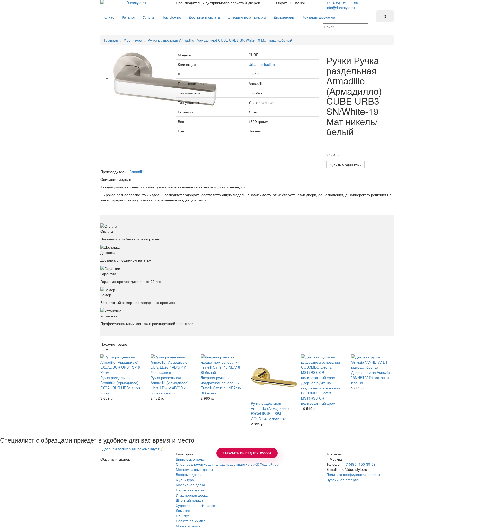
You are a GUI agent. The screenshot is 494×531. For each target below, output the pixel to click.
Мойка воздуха (188, 525)
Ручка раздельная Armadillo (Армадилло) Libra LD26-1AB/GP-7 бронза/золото (170, 385)
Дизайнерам (284, 17)
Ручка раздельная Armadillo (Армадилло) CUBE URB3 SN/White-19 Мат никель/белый (220, 40)
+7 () (342, 2)
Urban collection (262, 64)
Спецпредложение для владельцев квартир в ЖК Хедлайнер (227, 464)
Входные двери (189, 474)
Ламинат (183, 510)
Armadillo (137, 171)
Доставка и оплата (204, 17)
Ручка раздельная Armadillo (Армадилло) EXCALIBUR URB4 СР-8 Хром (120, 385)
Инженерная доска (192, 495)
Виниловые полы (190, 459)
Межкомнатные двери (194, 469)
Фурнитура (133, 40)
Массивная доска (190, 484)
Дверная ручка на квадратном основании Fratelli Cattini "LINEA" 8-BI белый (221, 385)
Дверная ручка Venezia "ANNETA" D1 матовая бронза (370, 377)
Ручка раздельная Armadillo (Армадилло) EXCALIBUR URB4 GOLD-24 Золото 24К (270, 411)
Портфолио (171, 17)
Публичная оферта (342, 479)
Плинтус (183, 515)
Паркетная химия (190, 520)
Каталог (128, 17)
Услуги (148, 17)
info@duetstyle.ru (340, 7)
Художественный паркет (196, 505)
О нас (109, 17)
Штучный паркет (189, 500)
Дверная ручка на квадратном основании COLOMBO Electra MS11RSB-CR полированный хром (320, 393)
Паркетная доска (190, 489)
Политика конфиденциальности (353, 474)
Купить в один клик (345, 164)
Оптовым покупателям (247, 17)
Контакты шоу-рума (318, 17)
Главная (111, 40)
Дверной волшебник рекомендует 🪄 (132, 448)
